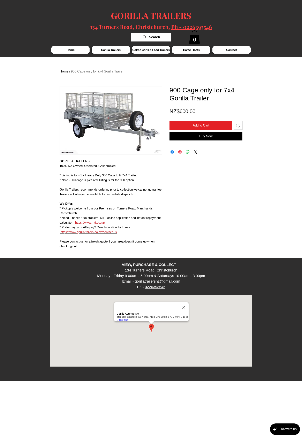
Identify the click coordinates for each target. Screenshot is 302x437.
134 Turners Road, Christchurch (129, 26)
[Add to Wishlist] (238, 125)
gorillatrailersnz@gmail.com (157, 281)
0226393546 (155, 287)
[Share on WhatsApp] (187, 152)
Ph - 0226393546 (191, 26)
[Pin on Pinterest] (180, 152)
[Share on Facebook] (172, 152)
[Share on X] (195, 152)
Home (64, 71)
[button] (194, 37)
